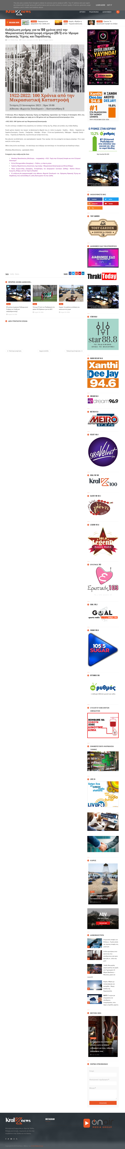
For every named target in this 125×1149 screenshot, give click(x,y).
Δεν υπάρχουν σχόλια (47, 40)
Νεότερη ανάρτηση (15, 351)
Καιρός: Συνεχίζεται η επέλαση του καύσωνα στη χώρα (69, 308)
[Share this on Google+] (76, 273)
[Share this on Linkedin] (83, 273)
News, (17, 274)
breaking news (14, 22)
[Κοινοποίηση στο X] (73, 273)
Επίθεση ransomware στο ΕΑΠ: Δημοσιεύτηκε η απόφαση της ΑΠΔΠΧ (107, 23)
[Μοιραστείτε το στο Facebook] (70, 273)
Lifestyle (66, 21)
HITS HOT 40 (94, 1044)
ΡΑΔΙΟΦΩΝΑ (94, 12)
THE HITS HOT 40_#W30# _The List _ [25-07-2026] (102, 1049)
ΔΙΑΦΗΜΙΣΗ (107, 12)
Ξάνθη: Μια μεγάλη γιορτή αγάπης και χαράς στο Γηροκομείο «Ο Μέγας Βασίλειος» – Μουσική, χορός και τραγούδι (102, 971)
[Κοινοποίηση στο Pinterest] (79, 273)
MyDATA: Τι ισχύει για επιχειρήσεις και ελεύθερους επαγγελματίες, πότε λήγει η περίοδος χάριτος (110, 1000)
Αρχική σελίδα (43, 351)
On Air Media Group (37, 1146)
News (33, 21)
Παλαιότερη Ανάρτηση (74, 351)
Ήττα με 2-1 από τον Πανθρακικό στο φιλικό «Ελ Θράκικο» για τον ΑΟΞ (44, 308)
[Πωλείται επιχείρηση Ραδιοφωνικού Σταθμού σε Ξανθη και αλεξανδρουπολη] (17, 309)
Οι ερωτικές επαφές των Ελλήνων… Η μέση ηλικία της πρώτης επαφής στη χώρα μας (110, 942)
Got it (109, 5)
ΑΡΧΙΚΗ (82, 12)
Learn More (100, 5)
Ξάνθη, (12, 274)
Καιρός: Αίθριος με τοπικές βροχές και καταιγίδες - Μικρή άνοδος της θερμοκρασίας (109, 986)
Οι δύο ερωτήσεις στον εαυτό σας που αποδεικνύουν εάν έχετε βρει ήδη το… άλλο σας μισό (110, 956)
